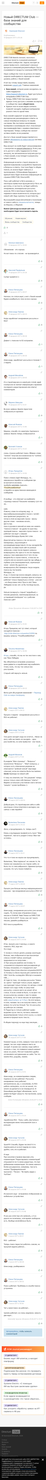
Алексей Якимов (15, 424)
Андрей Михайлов (15, 375)
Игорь (6, 655)
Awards (4, 1449)
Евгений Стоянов (15, 446)
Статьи (4, 1440)
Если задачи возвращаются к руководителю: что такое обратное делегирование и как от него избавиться (23, 1399)
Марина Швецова (15, 402)
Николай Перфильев (16, 270)
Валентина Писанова (16, 822)
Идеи (4, 1444)
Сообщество (27, 222)
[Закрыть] (42, 1459)
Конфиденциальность (10, 1456)
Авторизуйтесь (12, 1331)
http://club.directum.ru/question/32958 (19, 633)
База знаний (6, 1447)
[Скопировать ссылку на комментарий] (41, 240)
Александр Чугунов (16, 730)
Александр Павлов (16, 312)
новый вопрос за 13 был (17, 1000)
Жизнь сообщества (12, 222)
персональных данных (28, 1469)
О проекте (6, 1451)
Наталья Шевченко (16, 243)
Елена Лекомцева (15, 798)
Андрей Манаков (15, 755)
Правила (5, 1454)
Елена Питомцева (15, 290)
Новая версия (20, 218)
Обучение (8, 218)
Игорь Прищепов (15, 471)
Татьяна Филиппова (16, 649)
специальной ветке (26, 202)
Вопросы (5, 1442)
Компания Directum (17, 31)
